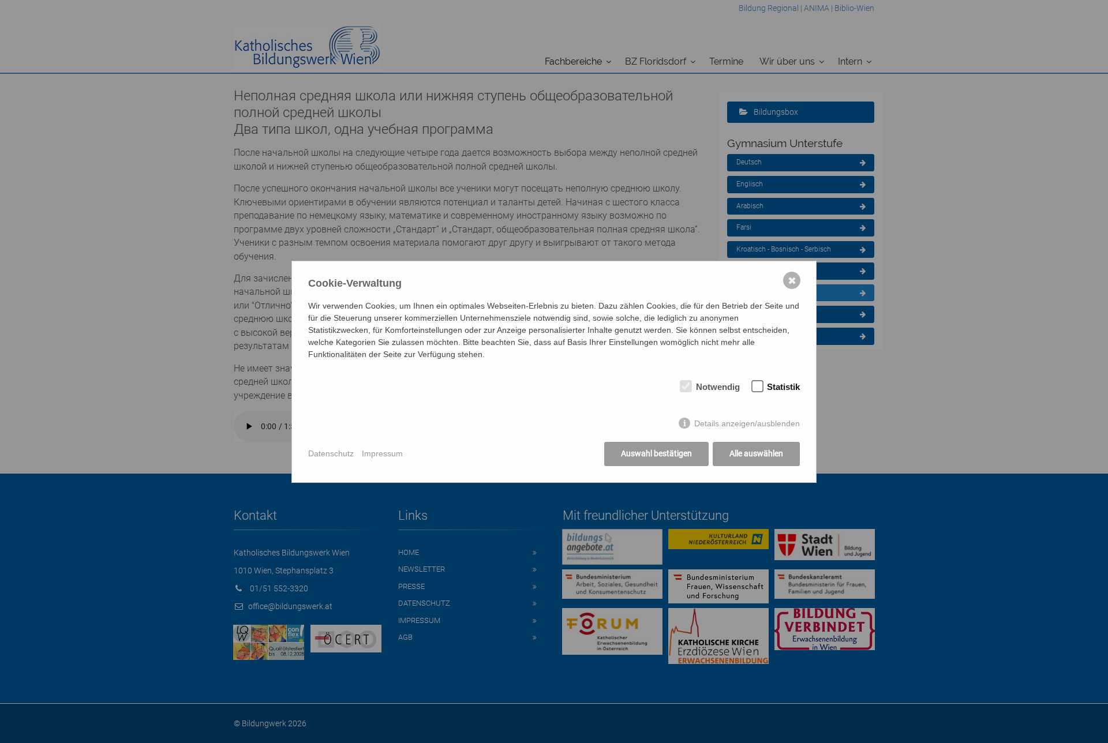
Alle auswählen (756, 453)
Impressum (382, 453)
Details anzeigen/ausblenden (747, 423)
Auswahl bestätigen (656, 453)
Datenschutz (331, 453)
